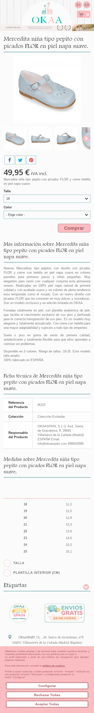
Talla (8, 191)
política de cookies (53, 665)
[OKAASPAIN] (47, 11)
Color (8, 207)
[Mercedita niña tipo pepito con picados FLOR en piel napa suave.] (15, 138)
